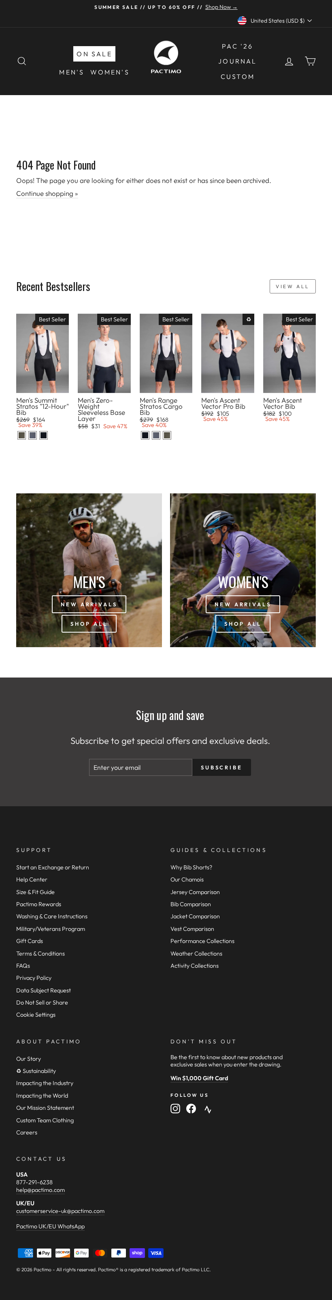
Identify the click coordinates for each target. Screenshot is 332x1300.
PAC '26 (237, 46)
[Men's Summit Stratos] (22, 435)
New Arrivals (89, 604)
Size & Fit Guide (35, 892)
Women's (109, 72)
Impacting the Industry (44, 1083)
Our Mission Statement (45, 1107)
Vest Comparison (192, 929)
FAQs (23, 965)
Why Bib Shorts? (191, 867)
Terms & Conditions (40, 953)
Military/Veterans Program (50, 929)
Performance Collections (202, 941)
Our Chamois (187, 879)
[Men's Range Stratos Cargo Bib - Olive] (167, 435)
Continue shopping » (47, 193)
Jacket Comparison (195, 916)
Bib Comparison (190, 904)
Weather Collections (196, 953)
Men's (71, 72)
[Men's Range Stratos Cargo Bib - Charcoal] (156, 435)
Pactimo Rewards (38, 904)
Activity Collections (194, 965)
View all (293, 286)
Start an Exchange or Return (52, 867)
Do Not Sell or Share (42, 1002)
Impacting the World (42, 1095)
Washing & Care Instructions (51, 916)
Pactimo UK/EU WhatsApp (50, 1226)
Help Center (31, 879)
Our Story (28, 1058)
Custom (238, 76)
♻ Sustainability (36, 1071)
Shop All (88, 623)
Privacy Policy (33, 977)
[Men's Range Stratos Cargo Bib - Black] (145, 435)
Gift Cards (29, 941)
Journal (237, 61)
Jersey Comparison (195, 892)
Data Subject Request (43, 990)
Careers (26, 1132)
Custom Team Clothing (45, 1120)
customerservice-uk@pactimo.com (60, 1211)
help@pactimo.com (40, 1190)
